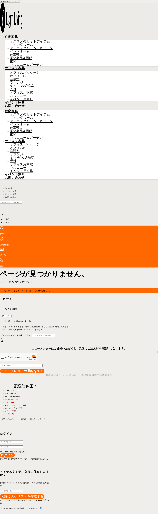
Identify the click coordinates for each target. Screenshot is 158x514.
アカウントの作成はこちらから (34, 459)
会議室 (15, 79)
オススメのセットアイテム (30, 41)
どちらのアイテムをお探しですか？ (16, 335)
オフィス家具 (15, 68)
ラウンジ (16, 82)
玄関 (13, 61)
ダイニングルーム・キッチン (31, 48)
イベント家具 (15, 102)
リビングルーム (21, 44)
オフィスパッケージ (25, 72)
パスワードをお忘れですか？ (13, 451)
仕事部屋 (16, 54)
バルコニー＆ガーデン (26, 64)
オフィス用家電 (21, 92)
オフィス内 (18, 76)
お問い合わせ (15, 105)
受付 (13, 89)
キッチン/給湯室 (22, 86)
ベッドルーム (20, 51)
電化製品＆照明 (21, 58)
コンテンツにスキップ (10, 1)
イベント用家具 (21, 99)
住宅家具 (11, 37)
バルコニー (18, 96)
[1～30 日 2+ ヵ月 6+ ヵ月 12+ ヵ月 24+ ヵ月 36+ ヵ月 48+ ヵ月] (7, 315)
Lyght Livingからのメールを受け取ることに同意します (19, 508)
